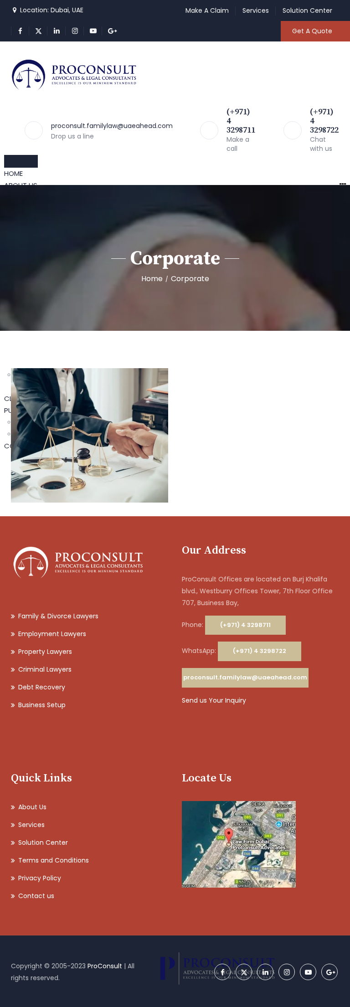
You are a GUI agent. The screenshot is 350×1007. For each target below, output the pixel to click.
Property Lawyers (45, 651)
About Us (32, 807)
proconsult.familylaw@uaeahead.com (112, 125)
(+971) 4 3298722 (259, 651)
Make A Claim (207, 10)
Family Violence (89, 428)
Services (255, 10)
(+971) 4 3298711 (245, 625)
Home (152, 278)
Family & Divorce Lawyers (58, 616)
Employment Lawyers (52, 633)
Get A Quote (312, 31)
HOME (13, 173)
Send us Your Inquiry (214, 700)
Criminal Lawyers (45, 669)
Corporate (75, 441)
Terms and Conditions (53, 860)
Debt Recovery (41, 687)
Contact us (36, 895)
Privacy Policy (39, 878)
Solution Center (307, 10)
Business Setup (42, 704)
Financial (107, 441)
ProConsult (105, 966)
